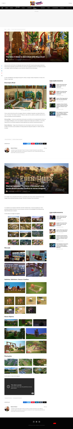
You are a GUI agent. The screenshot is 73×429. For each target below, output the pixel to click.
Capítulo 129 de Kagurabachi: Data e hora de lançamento (62, 99)
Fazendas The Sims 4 (8, 398)
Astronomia (55, 7)
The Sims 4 (18, 8)
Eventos (29, 7)
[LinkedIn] (2, 70)
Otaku (23, 7)
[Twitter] (2, 68)
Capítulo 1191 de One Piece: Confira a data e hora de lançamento (61, 85)
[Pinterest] (2, 73)
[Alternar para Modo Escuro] (69, 3)
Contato (62, 7)
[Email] (2, 75)
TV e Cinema (34, 8)
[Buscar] (70, 3)
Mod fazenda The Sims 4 (17, 398)
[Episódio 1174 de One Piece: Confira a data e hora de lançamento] (52, 93)
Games (11, 7)
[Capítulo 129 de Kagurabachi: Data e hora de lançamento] (52, 100)
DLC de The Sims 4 (8, 139)
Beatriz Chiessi (11, 59)
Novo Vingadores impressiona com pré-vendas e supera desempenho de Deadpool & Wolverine (62, 114)
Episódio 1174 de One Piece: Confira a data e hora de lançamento (61, 92)
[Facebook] (2, 66)
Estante (43, 7)
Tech (48, 7)
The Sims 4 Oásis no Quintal (17, 139)
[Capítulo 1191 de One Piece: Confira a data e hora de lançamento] (52, 86)
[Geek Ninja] (36, 3)
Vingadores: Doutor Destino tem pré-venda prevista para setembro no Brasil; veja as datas (62, 106)
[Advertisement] (36, 18)
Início (6, 7)
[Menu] (2, 8)
